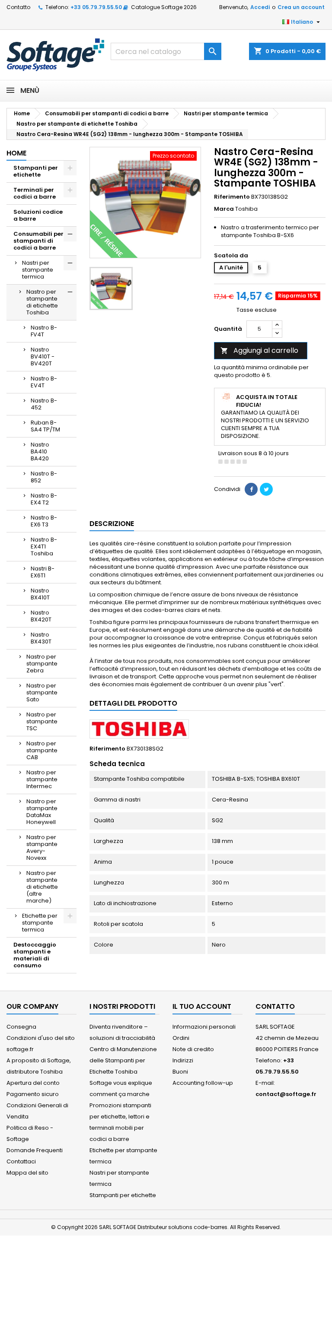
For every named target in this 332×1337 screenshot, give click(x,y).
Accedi (260, 7)
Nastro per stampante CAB (41, 750)
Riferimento (232, 197)
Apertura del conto (33, 1083)
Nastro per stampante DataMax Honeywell (41, 811)
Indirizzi (182, 1060)
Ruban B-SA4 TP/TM (45, 426)
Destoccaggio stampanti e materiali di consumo (34, 955)
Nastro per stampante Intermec (41, 779)
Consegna (21, 1027)
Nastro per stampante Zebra (41, 664)
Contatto (18, 7)
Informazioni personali (204, 1027)
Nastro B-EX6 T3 (44, 521)
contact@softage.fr (285, 1094)
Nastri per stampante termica (37, 270)
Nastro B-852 (44, 477)
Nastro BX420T (41, 616)
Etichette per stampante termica (39, 923)
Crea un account (301, 7)
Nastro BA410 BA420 (40, 451)
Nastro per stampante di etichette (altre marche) (42, 887)
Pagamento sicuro (32, 1094)
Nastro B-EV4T (44, 382)
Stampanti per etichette (35, 171)
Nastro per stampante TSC (41, 721)
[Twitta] (266, 489)
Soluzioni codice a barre (38, 215)
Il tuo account (201, 1006)
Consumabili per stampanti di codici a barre (38, 241)
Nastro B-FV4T (44, 331)
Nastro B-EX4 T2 (44, 499)
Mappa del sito (27, 1173)
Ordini (180, 1038)
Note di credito (193, 1049)
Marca (224, 209)
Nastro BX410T (40, 594)
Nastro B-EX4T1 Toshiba (44, 546)
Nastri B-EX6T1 (42, 572)
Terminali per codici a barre (34, 193)
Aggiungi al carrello (259, 350)
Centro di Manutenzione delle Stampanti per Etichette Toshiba (123, 1060)
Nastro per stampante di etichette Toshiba (42, 302)
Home (16, 153)
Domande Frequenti (34, 1150)
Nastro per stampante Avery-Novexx (41, 847)
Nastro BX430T (41, 638)
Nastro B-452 (44, 404)
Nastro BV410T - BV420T (42, 356)
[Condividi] (251, 489)
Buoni (180, 1072)
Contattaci (21, 1161)
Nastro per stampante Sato (41, 692)
